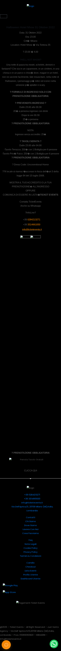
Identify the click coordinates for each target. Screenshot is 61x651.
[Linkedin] (14, 612)
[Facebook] (37, 612)
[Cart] (3, 16)
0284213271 (34, 219)
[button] (30, 13)
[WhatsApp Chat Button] (54, 644)
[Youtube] (22, 612)
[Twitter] (7, 612)
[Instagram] (30, 612)
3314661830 (34, 224)
